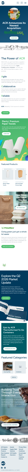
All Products (4, 447)
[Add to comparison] (3, 169)
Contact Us (4, 457)
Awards (12, 447)
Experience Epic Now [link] (10, 348)
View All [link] (14, 377)
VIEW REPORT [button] (6, 298)
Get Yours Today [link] (20, 207)
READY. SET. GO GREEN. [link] (8, 246)
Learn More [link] (13, 38)
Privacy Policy (22, 447)
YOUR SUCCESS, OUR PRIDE (10, 424)
